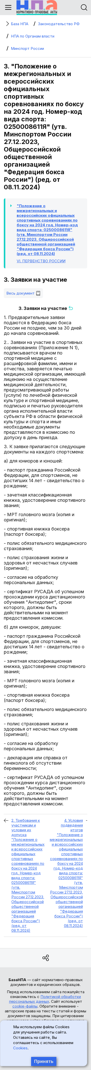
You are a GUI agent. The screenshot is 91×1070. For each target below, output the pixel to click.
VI (41, 261)
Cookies (20, 1048)
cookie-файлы (24, 1006)
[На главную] (36, 7)
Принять (43, 1061)
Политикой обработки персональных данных (45, 999)
